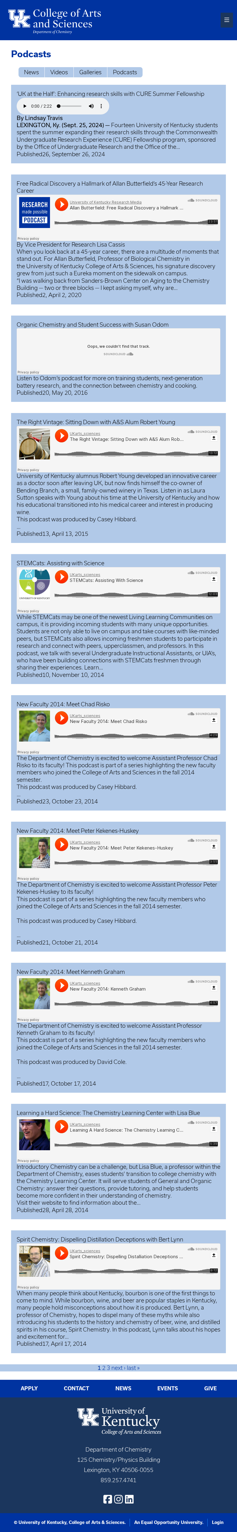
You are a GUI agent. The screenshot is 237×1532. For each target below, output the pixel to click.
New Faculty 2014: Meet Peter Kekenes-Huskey (78, 831)
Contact (76, 1388)
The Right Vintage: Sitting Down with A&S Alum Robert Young (96, 422)
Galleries (90, 72)
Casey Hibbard (116, 519)
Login (217, 1522)
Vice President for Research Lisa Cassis (75, 244)
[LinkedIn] (129, 1499)
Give (210, 1388)
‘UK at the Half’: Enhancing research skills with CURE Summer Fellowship (110, 94)
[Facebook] (107, 1499)
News (31, 72)
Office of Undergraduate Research (78, 147)
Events (167, 1388)
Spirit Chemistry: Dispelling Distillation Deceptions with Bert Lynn (100, 1239)
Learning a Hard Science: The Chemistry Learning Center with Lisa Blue (108, 1113)
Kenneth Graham (39, 1033)
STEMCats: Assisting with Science (60, 563)
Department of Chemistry (61, 758)
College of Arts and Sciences (80, 906)
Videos (59, 72)
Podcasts (125, 72)
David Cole (111, 1062)
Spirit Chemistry (89, 1329)
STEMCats (46, 617)
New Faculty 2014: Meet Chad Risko (63, 704)
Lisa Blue (150, 1167)
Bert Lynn (185, 1307)
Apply (29, 1388)
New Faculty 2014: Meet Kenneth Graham (71, 972)
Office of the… (162, 147)
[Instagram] (118, 1499)
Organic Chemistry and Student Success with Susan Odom (93, 324)
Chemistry (69, 1174)
